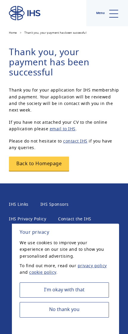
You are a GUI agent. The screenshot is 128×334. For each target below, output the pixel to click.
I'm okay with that (64, 289)
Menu (101, 13)
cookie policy (42, 272)
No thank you (64, 309)
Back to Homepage (39, 163)
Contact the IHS (74, 219)
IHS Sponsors (54, 204)
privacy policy (92, 266)
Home (13, 33)
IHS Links (19, 204)
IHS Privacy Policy (27, 219)
